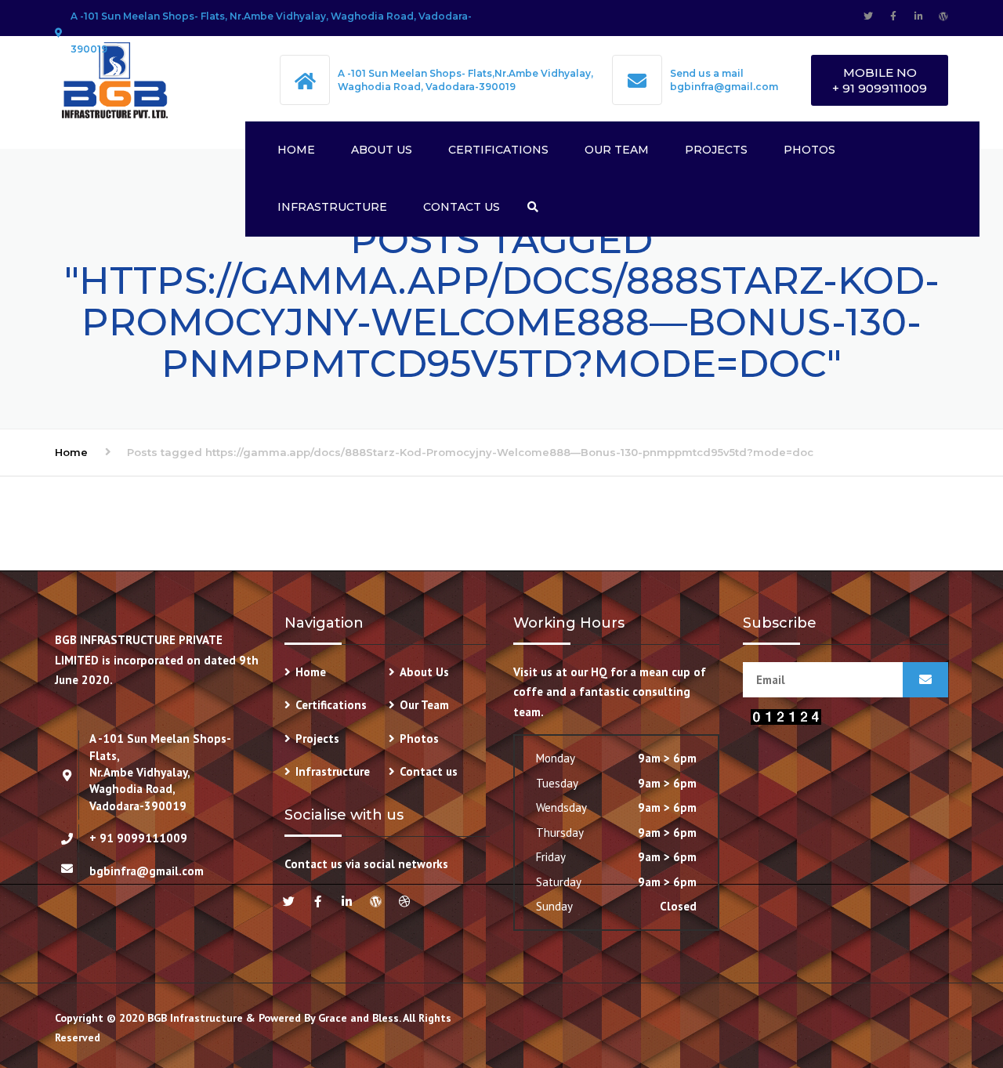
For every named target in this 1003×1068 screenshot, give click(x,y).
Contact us (461, 207)
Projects (716, 150)
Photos (809, 150)
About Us (381, 150)
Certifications (498, 150)
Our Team (617, 150)
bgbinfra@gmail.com (724, 86)
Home (296, 150)
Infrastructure (332, 207)
